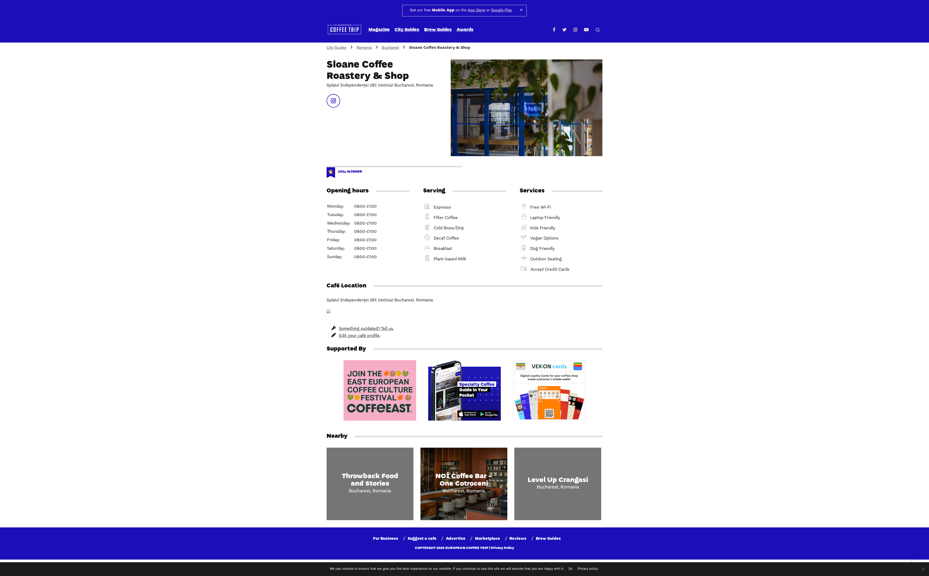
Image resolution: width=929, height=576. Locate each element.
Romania (364, 48)
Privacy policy (588, 568)
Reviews (517, 539)
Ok (570, 568)
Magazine (379, 30)
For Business (385, 539)
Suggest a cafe (422, 539)
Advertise (455, 539)
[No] (923, 569)
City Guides (407, 30)
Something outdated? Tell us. (366, 329)
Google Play (501, 10)
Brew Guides (438, 30)
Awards (465, 30)
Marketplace (487, 539)
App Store (476, 10)
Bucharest (390, 48)
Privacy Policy (502, 548)
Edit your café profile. (359, 336)
